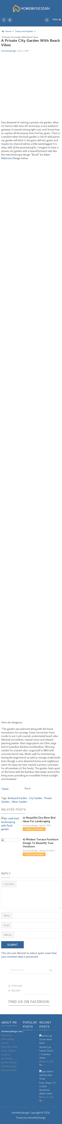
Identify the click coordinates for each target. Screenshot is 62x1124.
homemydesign (8, 51)
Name (6, 915)
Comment (9, 884)
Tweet (5, 788)
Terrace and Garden (34, 829)
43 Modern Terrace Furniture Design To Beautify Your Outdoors (40, 843)
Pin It (27, 788)
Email (6, 925)
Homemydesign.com (11, 1032)
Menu (55, 20)
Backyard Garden (17, 798)
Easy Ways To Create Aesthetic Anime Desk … (47, 1088)
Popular (16, 986)
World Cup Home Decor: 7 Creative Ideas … (46, 1052)
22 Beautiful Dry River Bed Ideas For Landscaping (39, 820)
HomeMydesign (20, 1112)
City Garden (35, 798)
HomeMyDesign (37, 1117)
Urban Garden (19, 801)
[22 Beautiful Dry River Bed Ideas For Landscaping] (10, 824)
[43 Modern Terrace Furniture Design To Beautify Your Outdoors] (10, 851)
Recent (16, 991)
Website (8, 935)
